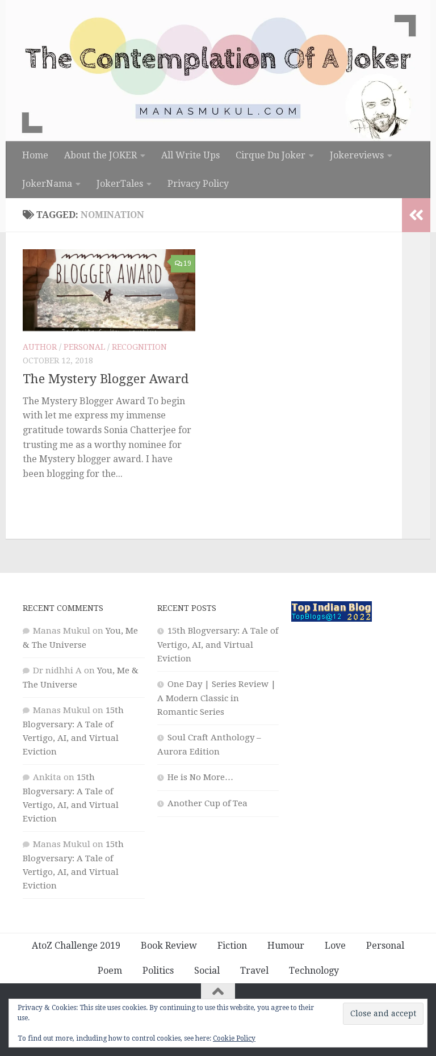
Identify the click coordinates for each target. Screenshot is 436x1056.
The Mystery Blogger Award (105, 379)
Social (207, 970)
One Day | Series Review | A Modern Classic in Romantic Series (216, 698)
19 (187, 263)
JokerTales (120, 183)
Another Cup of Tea (207, 803)
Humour (285, 945)
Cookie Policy (234, 1038)
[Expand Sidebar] (416, 215)
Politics (158, 970)
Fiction (232, 945)
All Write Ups (190, 155)
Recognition (139, 346)
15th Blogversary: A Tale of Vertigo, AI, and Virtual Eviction (217, 645)
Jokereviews (357, 155)
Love (335, 945)
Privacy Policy (198, 183)
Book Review (169, 945)
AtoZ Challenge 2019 (76, 945)
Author (40, 346)
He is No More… (200, 777)
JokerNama (47, 183)
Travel (254, 970)
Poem (110, 970)
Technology (314, 970)
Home (35, 155)
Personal (84, 346)
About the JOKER (100, 155)
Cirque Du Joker (270, 155)
